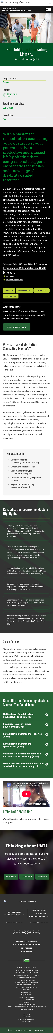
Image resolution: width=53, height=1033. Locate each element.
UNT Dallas (27, 1017)
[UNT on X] (19, 932)
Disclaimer (26, 990)
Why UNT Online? (24, 291)
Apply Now (26, 877)
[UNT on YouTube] (24, 932)
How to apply (10, 296)
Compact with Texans (26, 999)
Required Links (26, 995)
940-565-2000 (41, 910)
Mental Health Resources (26, 968)
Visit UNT (10, 877)
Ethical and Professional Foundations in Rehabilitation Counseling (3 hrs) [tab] (23, 765)
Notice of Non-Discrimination (26, 987)
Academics (12, 9)
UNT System (26, 1014)
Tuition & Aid (41, 291)
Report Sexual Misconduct (26, 977)
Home (4, 9)
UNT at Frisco (26, 1021)
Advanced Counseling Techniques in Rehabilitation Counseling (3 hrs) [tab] (22, 755)
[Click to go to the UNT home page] (17, 3)
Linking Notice (26, 992)
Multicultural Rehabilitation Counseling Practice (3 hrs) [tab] (18, 715)
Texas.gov (26, 1002)
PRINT (48, 9)
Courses (8, 291)
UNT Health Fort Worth (26, 1019)
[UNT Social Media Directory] (38, 932)
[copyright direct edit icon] (9, 1030)
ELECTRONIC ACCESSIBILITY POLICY (26, 945)
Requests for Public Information (26, 982)
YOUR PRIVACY (26, 952)
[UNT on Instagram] (29, 932)
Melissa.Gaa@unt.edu (14, 280)
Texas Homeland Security (26, 1004)
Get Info (41, 877)
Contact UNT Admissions (39, 923)
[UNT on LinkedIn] (33, 932)
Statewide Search (26, 1009)
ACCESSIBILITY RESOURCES (26, 941)
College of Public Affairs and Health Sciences (23, 264)
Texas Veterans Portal (27, 997)
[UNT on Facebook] (15, 932)
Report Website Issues (14, 923)
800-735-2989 (41, 913)
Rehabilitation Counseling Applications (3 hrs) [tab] (17, 745)
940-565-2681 (44, 917)
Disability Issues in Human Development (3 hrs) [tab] (17, 725)
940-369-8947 (11, 276)
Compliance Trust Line (27, 980)
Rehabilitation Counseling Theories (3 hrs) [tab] (22, 735)
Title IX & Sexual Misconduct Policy (26, 975)
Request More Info (16, 327)
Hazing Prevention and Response (26, 970)
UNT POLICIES (26, 948)
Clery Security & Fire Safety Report (26, 973)
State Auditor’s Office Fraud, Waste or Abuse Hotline (27, 1007)
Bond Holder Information (26, 985)
